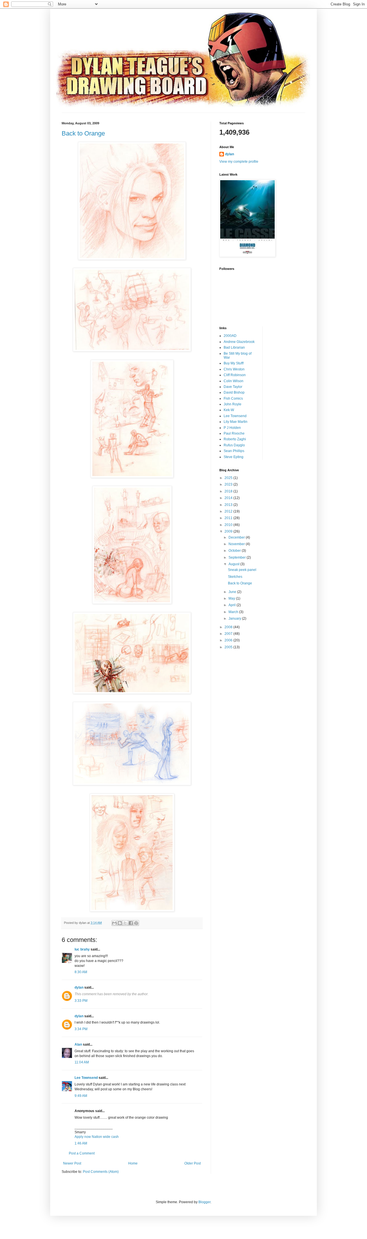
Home (133, 1163)
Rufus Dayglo (234, 445)
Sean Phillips (234, 451)
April (233, 605)
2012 (229, 511)
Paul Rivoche (234, 433)
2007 (229, 634)
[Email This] (114, 923)
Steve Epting (233, 457)
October (235, 551)
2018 (229, 491)
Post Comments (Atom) (101, 1172)
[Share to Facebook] (131, 923)
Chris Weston (234, 369)
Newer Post (72, 1163)
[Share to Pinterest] (136, 923)
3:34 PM (81, 1029)
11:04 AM (82, 1062)
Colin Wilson (233, 381)
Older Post (192, 1163)
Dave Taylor (233, 387)
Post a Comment (82, 1153)
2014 (229, 498)
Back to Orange (83, 133)
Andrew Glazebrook (239, 342)
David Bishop (234, 392)
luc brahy (82, 949)
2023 (229, 484)
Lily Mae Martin (235, 422)
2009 (229, 531)
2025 (229, 478)
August (234, 564)
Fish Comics (233, 398)
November (237, 544)
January (235, 618)
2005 (229, 647)
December (237, 537)
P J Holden (232, 428)
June (233, 592)
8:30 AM (81, 972)
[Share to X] (125, 923)
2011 (229, 518)
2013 (229, 505)
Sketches (235, 577)
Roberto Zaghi (235, 439)
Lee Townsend (86, 1078)
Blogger (204, 1202)
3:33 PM (81, 1001)
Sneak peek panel (242, 570)
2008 (229, 627)
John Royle (232, 404)
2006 (229, 640)
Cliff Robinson (235, 375)
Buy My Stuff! (234, 363)
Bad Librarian (234, 347)
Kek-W (229, 410)
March (234, 612)
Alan (78, 1044)
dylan (79, 987)
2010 (229, 525)
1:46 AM (81, 1143)
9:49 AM (81, 1096)
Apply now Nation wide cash (97, 1137)
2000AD (230, 336)
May (232, 598)
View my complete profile (238, 162)
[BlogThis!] (120, 923)
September (238, 557)
